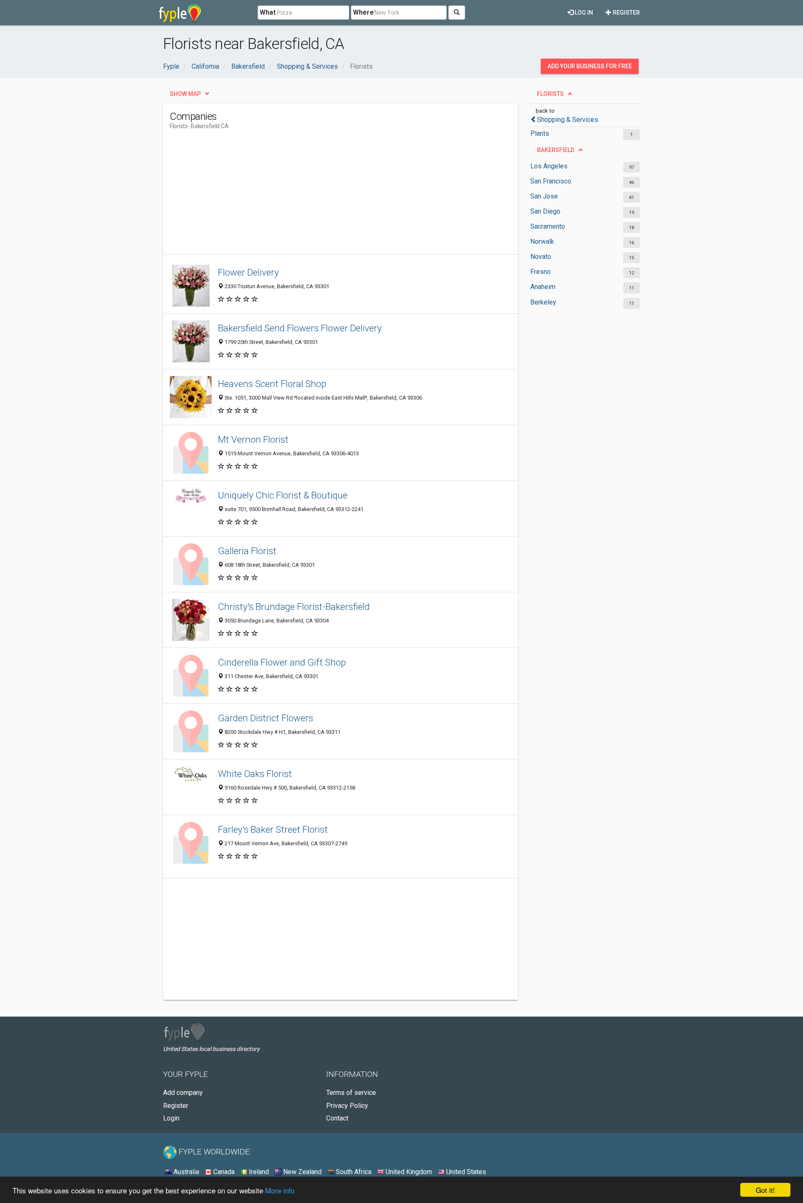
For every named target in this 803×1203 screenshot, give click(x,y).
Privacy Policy (347, 1106)
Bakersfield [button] (555, 150)
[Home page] (180, 12)
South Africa (352, 1172)
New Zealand (301, 1172)
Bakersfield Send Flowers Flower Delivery (300, 328)
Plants (539, 133)
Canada (223, 1172)
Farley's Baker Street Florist (273, 829)
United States (465, 1172)
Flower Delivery (248, 272)
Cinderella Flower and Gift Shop (282, 662)
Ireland (258, 1172)
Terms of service (351, 1093)
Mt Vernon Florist (253, 439)
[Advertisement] (322, 195)
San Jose (544, 196)
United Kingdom (408, 1172)
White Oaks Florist (255, 773)
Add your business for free (589, 66)
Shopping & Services (567, 120)
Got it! (765, 1190)
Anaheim (542, 287)
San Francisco (550, 181)
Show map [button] (185, 93)
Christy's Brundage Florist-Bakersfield (294, 606)
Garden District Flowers (265, 718)
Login (171, 1118)
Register (625, 12)
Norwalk (542, 241)
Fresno (540, 272)
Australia (185, 1172)
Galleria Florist (247, 550)
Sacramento (547, 226)
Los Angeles (549, 166)
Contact (337, 1118)
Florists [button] (550, 93)
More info (279, 1190)
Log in (583, 12)
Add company (183, 1093)
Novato (540, 257)
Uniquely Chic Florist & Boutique (283, 495)
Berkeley (543, 302)
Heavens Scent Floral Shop (272, 383)
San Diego (545, 211)
